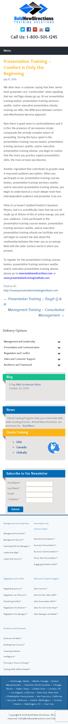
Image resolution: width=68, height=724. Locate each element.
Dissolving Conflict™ (12, 601)
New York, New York (47, 692)
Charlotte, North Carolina (37, 685)
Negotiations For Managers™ (16, 614)
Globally (21, 452)
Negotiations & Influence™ (15, 595)
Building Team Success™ (14, 645)
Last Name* (14, 488)
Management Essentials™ (15, 533)
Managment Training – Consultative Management (36, 312)
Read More (28, 425)
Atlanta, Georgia (40, 681)
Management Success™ (14, 540)
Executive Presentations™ (45, 545)
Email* (11, 493)
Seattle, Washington (40, 700)
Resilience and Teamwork (15, 628)
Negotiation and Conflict (14, 579)
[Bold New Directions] (34, 12)
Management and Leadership (16, 523)
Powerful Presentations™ (44, 539)
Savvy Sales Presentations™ (46, 558)
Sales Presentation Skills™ (45, 601)
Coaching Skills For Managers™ (17, 546)
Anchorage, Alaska (20, 681)
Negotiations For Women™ (15, 608)
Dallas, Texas (22, 689)
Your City (49, 704)
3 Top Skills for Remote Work (25, 384)
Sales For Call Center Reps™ (46, 608)
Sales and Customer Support (46, 579)
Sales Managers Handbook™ (46, 614)
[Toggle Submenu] (59, 342)
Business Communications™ (46, 552)
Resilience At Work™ (13, 638)
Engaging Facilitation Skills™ (46, 564)
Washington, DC (32, 704)
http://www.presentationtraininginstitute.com (31, 290)
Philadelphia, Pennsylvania (20, 696)
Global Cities (38, 689)
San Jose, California (17, 700)
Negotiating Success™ (13, 589)
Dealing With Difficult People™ (17, 669)
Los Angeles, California (22, 692)
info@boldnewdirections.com (34, 718)
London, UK (55, 689)
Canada (21, 447)
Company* (13, 499)
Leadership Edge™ (11, 553)
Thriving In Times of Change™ (17, 663)
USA (19, 442)
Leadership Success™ (13, 559)
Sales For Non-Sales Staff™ (45, 595)
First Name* (14, 482)
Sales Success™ (41, 589)
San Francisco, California (49, 696)
